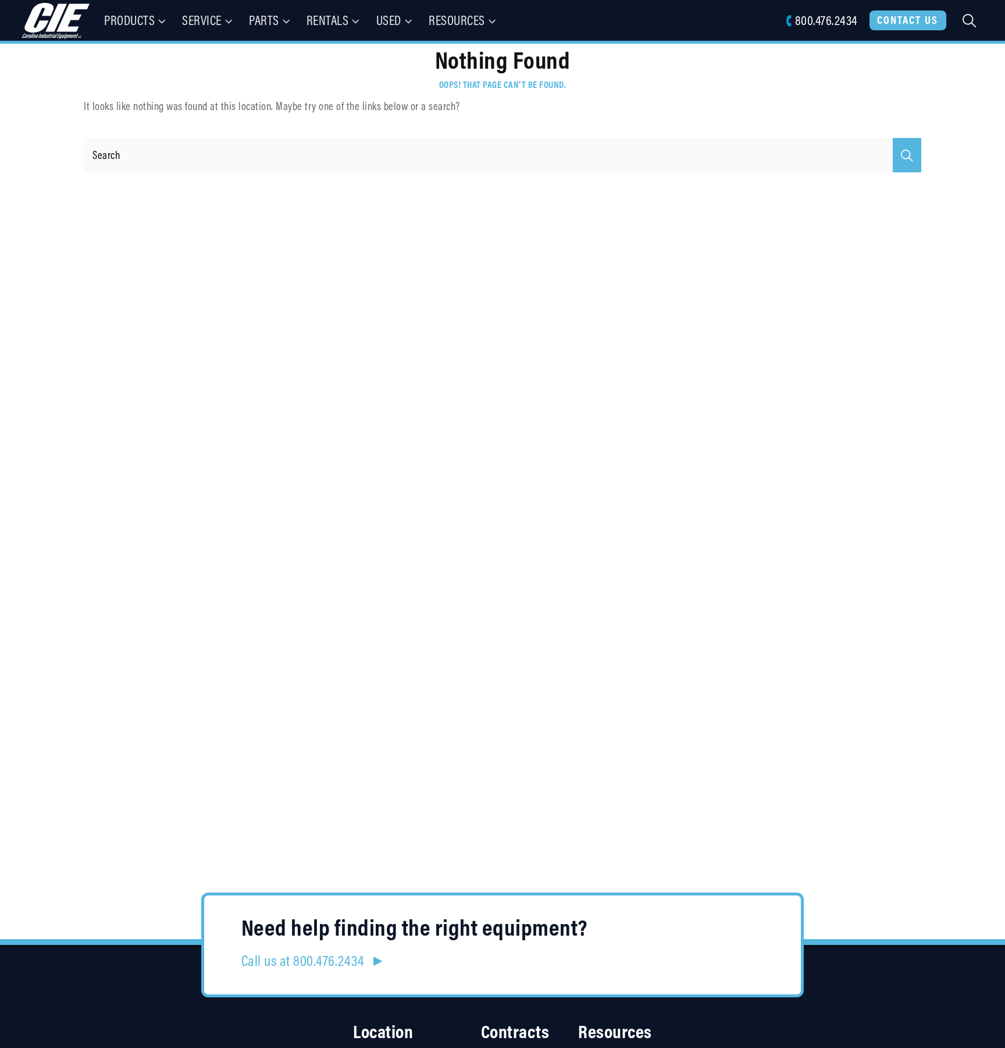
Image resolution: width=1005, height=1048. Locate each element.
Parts (264, 20)
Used (388, 20)
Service (202, 20)
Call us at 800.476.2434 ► (313, 960)
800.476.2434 (826, 20)
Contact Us (907, 20)
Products (129, 20)
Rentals (328, 20)
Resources (457, 20)
